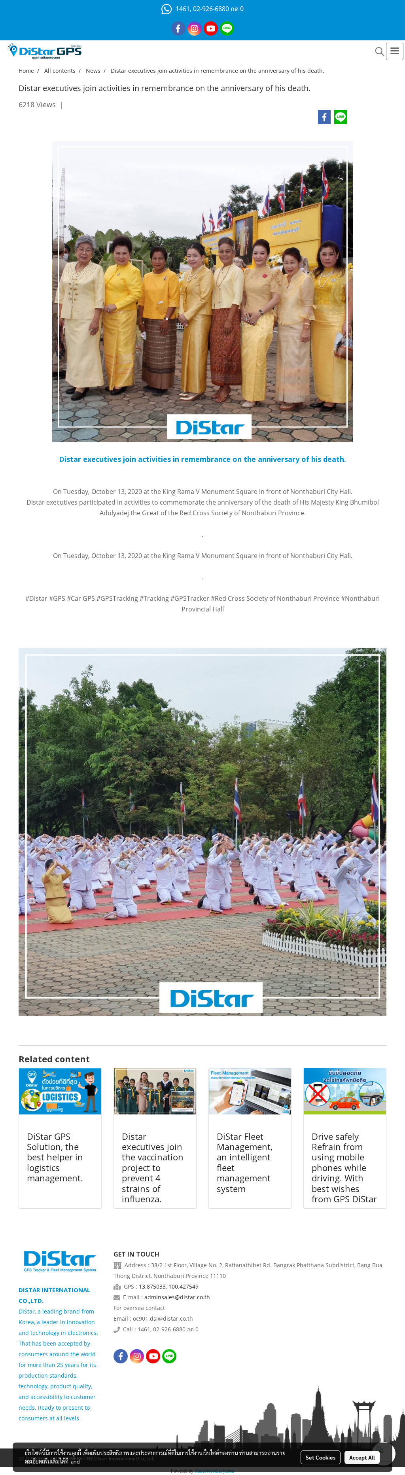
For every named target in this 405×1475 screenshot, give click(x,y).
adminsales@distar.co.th (177, 1297)
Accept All (362, 1457)
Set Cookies (320, 1457)
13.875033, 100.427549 (169, 1286)
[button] (377, 51)
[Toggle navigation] (394, 51)
